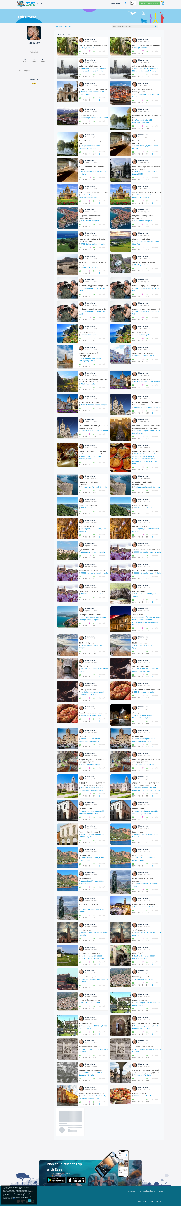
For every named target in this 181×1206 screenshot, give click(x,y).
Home (39, 3)
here (14, 1198)
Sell (70, 26)
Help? (118, 3)
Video (65, 26)
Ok (29, 1200)
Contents (59, 26)
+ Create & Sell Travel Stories (149, 3)
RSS (113, 3)
